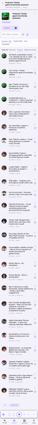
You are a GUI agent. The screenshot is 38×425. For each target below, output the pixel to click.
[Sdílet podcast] (23, 34)
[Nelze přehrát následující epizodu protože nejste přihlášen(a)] (24, 414)
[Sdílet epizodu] (35, 57)
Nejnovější (12, 50)
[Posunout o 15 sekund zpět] (9, 414)
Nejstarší (20, 50)
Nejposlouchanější (30, 50)
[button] (18, 4)
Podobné (5, 44)
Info (25, 41)
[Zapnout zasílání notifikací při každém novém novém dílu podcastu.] (27, 34)
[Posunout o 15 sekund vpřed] (14, 414)
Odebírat (7, 28)
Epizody (6, 41)
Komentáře (17, 41)
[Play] (19, 414)
